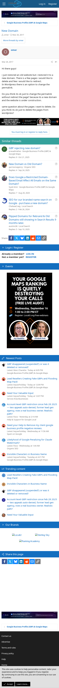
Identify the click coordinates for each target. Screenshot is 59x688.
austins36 (13, 226)
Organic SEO (29, 167)
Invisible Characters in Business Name (27, 454)
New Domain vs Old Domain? (25, 164)
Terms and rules (9, 647)
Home (4, 665)
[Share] (52, 62)
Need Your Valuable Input (20, 392)
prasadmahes (15, 151)
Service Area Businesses (17, 398)
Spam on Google (14, 434)
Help (4, 659)
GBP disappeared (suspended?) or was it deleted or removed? (28, 365)
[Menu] (4, 4)
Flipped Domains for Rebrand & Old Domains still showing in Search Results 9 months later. (32, 219)
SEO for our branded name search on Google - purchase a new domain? (30, 201)
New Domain (10, 30)
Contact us (6, 636)
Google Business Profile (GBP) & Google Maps (27, 373)
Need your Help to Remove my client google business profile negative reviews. (30, 427)
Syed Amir (13, 187)
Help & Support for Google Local (21, 419)
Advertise (6, 641)
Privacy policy (8, 653)
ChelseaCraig (14, 206)
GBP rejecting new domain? (24, 148)
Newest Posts (14, 358)
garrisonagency (16, 167)
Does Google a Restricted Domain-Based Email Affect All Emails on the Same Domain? (32, 180)
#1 (56, 61)
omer (6, 34)
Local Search (27, 206)
